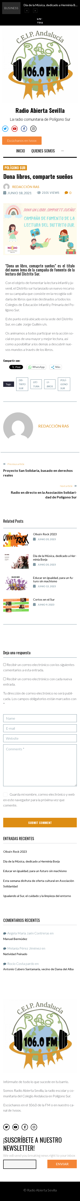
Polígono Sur (15, 167)
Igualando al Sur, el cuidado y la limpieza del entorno (37, 896)
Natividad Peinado (15, 954)
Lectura (36, 384)
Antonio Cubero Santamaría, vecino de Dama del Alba (38, 969)
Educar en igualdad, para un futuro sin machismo (53, 579)
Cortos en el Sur (44, 599)
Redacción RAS (25, 187)
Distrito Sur (22, 384)
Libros (50, 384)
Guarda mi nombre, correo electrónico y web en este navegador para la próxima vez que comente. (39, 799)
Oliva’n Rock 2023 (45, 534)
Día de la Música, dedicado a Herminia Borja (54, 557)
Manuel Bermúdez (15, 939)
